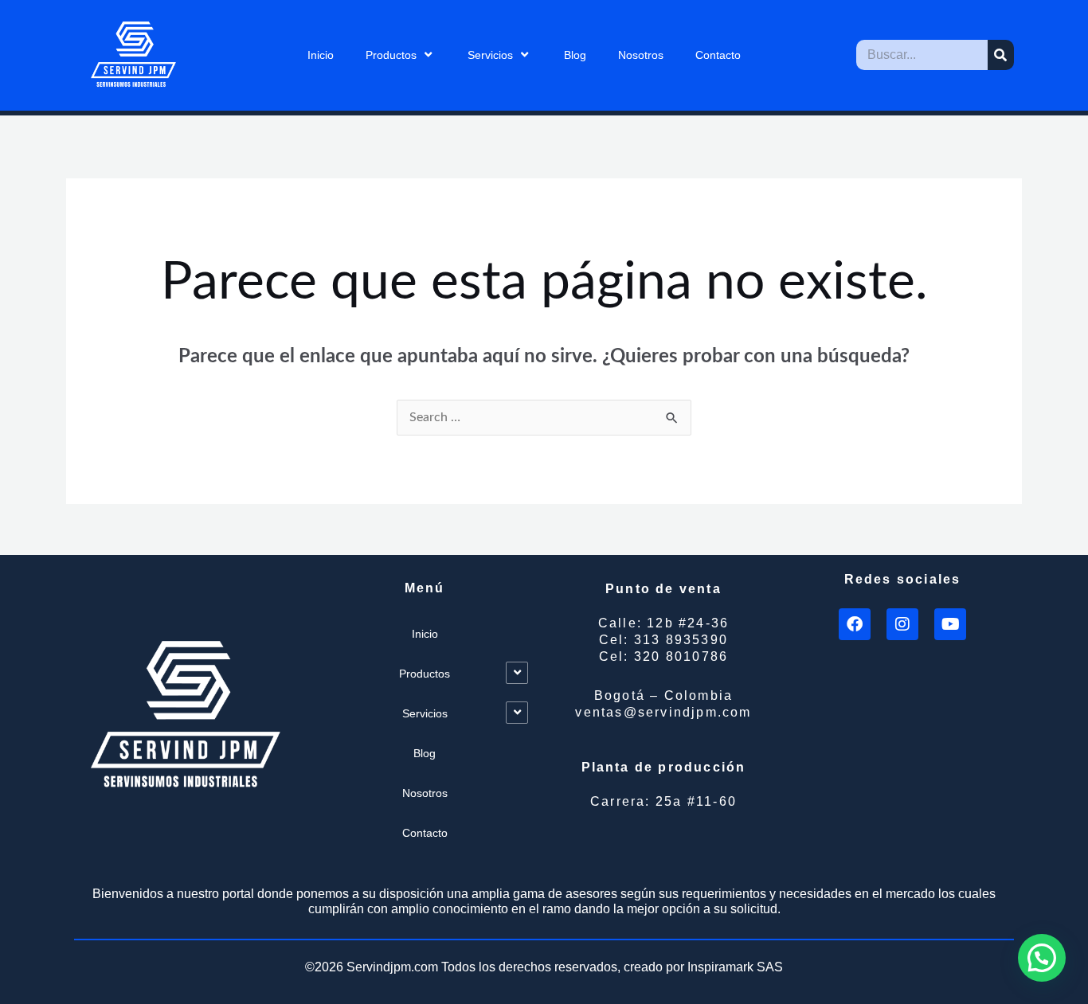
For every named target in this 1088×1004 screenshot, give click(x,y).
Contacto (718, 55)
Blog (575, 55)
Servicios (490, 55)
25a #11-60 (663, 801)
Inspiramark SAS (735, 967)
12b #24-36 (663, 623)
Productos (391, 55)
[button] (1042, 958)
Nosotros (640, 55)
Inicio (320, 55)
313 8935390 (663, 640)
